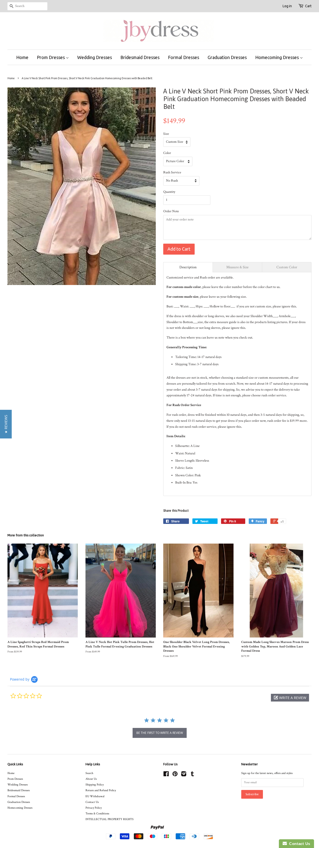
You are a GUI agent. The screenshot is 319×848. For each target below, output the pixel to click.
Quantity (169, 192)
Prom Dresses (51, 57)
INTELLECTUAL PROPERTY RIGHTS (109, 819)
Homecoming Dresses (277, 57)
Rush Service (172, 172)
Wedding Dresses (94, 57)
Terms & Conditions (97, 813)
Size (166, 134)
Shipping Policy (94, 784)
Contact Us (92, 802)
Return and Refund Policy (100, 790)
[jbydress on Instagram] (183, 775)
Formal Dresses (183, 57)
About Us (91, 779)
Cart (308, 6)
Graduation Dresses (227, 57)
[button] (290, 698)
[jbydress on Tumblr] (192, 775)
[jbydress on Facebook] (166, 775)
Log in (287, 6)
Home (22, 57)
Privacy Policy (93, 808)
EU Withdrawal (94, 796)
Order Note (171, 211)
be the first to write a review (159, 733)
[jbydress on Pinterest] (175, 775)
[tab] (188, 267)
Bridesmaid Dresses (140, 57)
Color (167, 153)
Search (89, 773)
